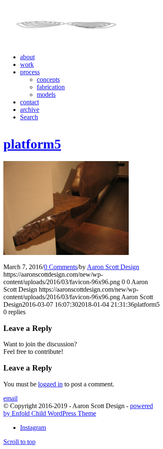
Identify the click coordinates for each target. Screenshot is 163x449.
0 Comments (60, 266)
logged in (50, 384)
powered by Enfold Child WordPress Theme (78, 409)
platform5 (32, 143)
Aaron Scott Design (113, 266)
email (10, 398)
